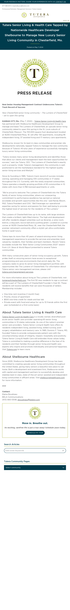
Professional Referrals (9, 9)
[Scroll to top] (65, 602)
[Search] (63, 450)
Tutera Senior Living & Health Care (50, 121)
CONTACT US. (61, 2)
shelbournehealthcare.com (52, 378)
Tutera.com (12, 349)
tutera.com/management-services (17, 272)
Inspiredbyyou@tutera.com (21, 6)
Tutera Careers (36, 9)
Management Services (24, 9)
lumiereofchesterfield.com (14, 280)
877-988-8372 (6, 6)
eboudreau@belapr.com (29, 400)
